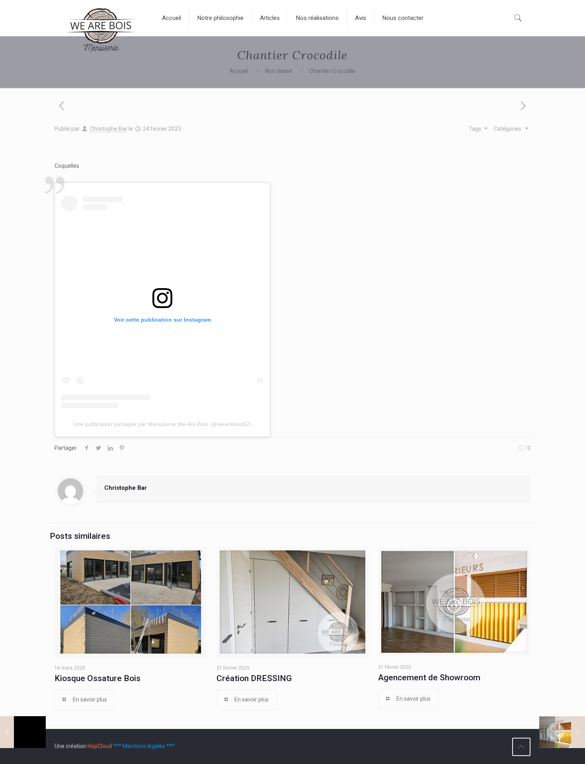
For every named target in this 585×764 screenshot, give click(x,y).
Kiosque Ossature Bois (97, 678)
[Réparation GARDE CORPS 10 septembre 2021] (23, 732)
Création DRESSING (254, 678)
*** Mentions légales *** (144, 746)
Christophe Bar (108, 129)
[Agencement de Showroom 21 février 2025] (562, 732)
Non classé (278, 71)
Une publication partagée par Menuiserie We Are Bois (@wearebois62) (162, 424)
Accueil (239, 71)
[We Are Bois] (102, 33)
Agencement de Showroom (429, 677)
